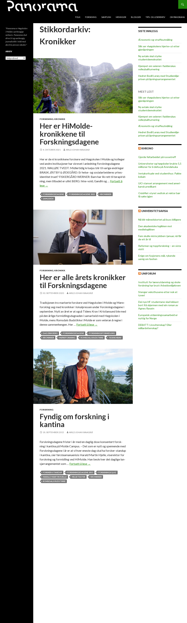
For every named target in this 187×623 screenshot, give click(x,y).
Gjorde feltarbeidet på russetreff (157, 157)
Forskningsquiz (107, 472)
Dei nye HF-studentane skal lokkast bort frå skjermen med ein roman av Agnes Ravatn (158, 305)
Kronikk (59, 119)
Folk (77, 17)
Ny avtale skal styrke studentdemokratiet (150, 58)
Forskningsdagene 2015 (80, 472)
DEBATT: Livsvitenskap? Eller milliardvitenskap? (155, 326)
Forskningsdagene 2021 (82, 194)
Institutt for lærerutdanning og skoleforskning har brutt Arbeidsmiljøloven (159, 284)
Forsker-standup (52, 472)
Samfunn (106, 17)
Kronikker (105, 194)
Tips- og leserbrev (155, 17)
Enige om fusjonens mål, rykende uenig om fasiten (156, 257)
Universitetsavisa (154, 211)
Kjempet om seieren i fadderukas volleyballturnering (157, 67)
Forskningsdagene (53, 194)
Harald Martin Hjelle (55, 477)
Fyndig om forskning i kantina (74, 420)
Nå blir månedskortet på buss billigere (159, 219)
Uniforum (148, 273)
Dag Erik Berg (50, 333)
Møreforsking (67, 337)
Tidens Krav (114, 337)
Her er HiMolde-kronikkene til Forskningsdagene (69, 133)
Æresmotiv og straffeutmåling (155, 39)
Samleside (48, 198)
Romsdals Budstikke (92, 337)
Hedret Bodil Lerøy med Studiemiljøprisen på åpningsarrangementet (159, 77)
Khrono (147, 148)
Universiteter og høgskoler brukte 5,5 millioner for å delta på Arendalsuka (159, 165)
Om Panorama (177, 17)
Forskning (91, 17)
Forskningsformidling (102, 333)
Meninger (121, 17)
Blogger (136, 17)
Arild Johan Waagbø (78, 149)
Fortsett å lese (87, 324)
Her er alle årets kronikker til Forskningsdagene (83, 281)
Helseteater (78, 477)
